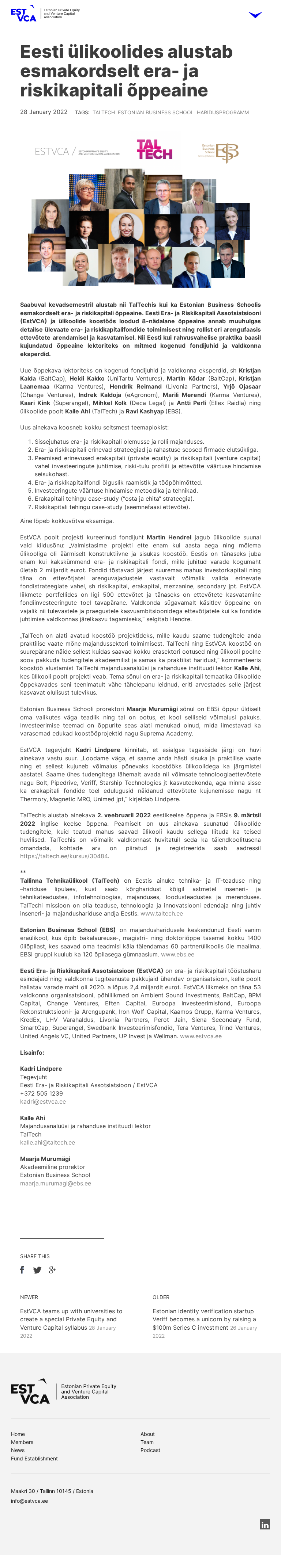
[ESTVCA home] (63, 1391)
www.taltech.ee (161, 913)
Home (18, 1434)
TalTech (104, 112)
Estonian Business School (156, 112)
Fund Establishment (34, 1458)
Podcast (150, 1450)
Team (147, 1442)
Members (22, 1442)
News (18, 1450)
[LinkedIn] (265, 1524)
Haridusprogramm (223, 112)
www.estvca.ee (201, 1036)
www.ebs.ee (177, 954)
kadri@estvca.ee (43, 1101)
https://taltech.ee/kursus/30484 (64, 856)
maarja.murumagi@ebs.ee (55, 1183)
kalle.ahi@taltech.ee (47, 1142)
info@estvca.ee (29, 1501)
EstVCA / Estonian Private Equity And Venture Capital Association (45, 16)
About (147, 1434)
